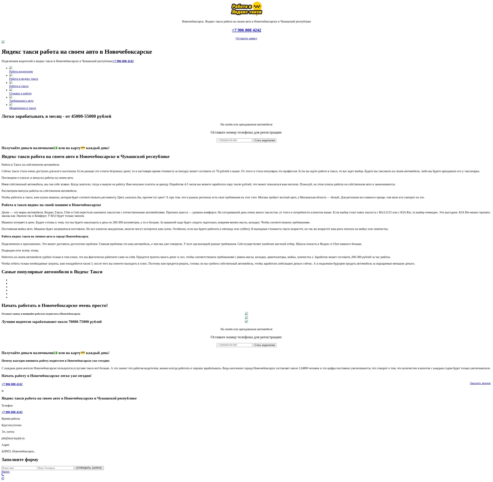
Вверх (6, 471)
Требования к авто (21, 100)
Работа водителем (21, 71)
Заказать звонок (480, 383)
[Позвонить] (246, 475)
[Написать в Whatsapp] (246, 478)
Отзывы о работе (20, 93)
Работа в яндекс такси (23, 78)
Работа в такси (19, 86)
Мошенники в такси (22, 108)
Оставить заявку (246, 38)
